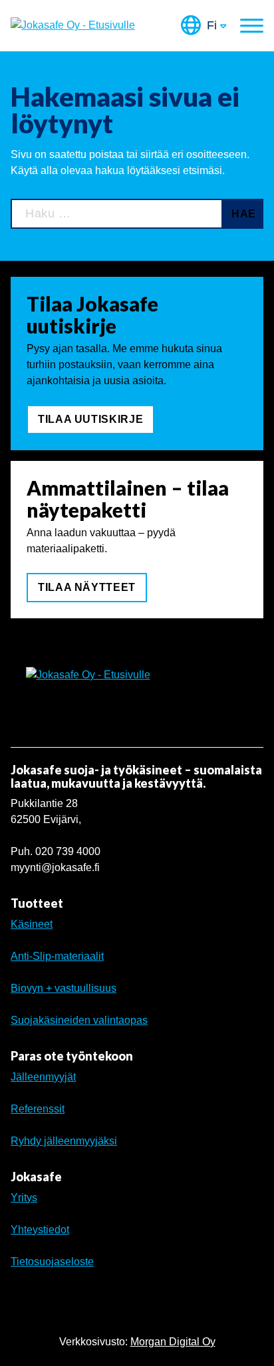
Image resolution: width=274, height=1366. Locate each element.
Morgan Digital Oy (172, 1341)
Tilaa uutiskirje (90, 419)
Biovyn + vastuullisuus (63, 988)
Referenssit (38, 1109)
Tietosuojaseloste (52, 1261)
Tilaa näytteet (87, 587)
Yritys (24, 1197)
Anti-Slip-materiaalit (57, 956)
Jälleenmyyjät (43, 1077)
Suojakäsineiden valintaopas (79, 1020)
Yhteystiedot (40, 1229)
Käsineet (32, 924)
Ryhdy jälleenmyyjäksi (64, 1141)
